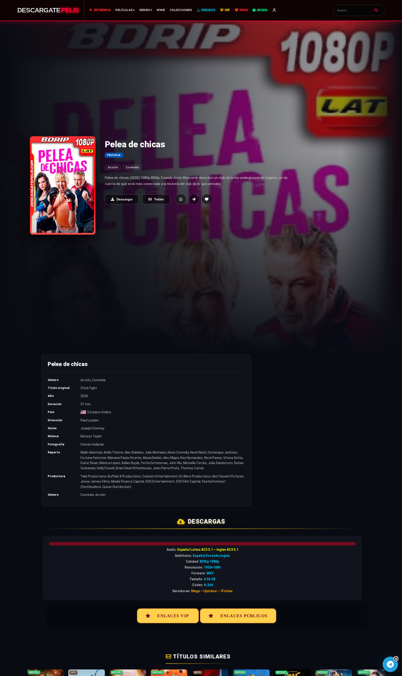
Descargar (125, 199)
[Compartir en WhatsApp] (181, 199)
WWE (161, 10)
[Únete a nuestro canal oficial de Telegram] (390, 664)
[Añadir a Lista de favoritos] (206, 199)
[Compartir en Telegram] (194, 199)
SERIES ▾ (145, 10)
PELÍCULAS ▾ (125, 10)
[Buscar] (376, 10)
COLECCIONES (181, 10)
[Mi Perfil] (274, 10)
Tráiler (159, 199)
